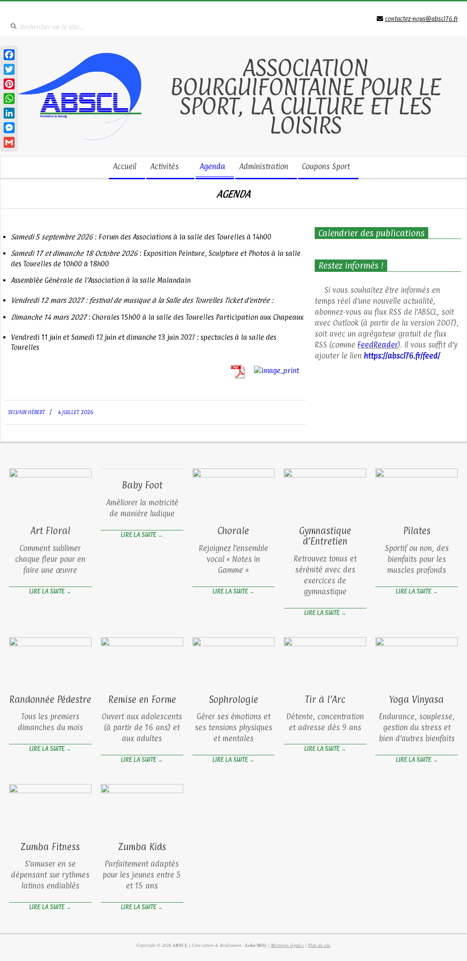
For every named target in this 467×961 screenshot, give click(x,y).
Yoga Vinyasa (416, 699)
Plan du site (319, 945)
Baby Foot (142, 485)
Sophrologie (233, 699)
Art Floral (50, 530)
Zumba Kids (142, 847)
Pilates (417, 530)
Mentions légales (287, 945)
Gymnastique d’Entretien (325, 536)
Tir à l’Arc (325, 699)
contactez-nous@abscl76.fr (421, 18)
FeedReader (378, 344)
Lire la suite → (50, 591)
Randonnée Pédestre (50, 699)
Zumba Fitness (50, 847)
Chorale (233, 530)
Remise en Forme (142, 699)
